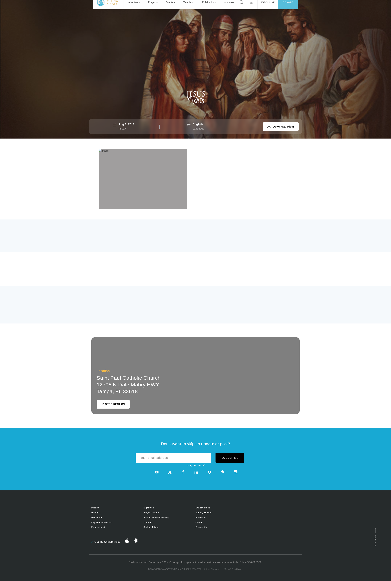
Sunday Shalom (204, 512)
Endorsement (98, 527)
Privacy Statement (211, 569)
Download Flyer (283, 126)
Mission (95, 507)
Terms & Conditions (233, 569)
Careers (200, 522)
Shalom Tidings (151, 527)
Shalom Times (203, 507)
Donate (147, 522)
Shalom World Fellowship (156, 517)
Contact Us (201, 527)
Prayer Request (151, 512)
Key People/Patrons (101, 522)
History (95, 512)
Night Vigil (148, 507)
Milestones (96, 517)
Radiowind (201, 517)
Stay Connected (196, 465)
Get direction (115, 404)
